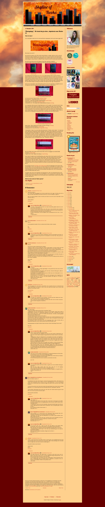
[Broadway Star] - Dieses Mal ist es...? (74, 237)
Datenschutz (58, 496)
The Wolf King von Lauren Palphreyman (72, 166)
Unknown (29, 190)
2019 (69, 198)
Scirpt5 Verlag (43, 99)
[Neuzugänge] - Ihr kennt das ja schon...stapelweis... (74, 254)
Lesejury (68, 129)
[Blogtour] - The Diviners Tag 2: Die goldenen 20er (74, 216)
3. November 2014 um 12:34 (36, 190)
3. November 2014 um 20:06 (47, 266)
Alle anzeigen (78, 181)
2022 (69, 194)
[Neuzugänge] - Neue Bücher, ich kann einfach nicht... (74, 230)
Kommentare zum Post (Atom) (34, 489)
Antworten (30, 201)
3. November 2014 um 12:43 (47, 205)
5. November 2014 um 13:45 (47, 398)
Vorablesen (69, 125)
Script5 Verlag (41, 126)
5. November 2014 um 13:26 (47, 363)
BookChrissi (30, 284)
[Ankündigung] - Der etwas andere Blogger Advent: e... (74, 220)
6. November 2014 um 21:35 (47, 424)
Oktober (70, 256)
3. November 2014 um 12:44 (47, 233)
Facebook (69, 126)
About (68, 25)
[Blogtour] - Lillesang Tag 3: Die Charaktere (74, 232)
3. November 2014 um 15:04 (37, 284)
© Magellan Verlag (75, 113)
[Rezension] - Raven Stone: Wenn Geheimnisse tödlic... (74, 213)
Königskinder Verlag (43, 127)
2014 (69, 206)
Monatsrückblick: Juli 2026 (72, 179)
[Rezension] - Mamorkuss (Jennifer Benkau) (73, 249)
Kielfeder (69, 178)
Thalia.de (68, 121)
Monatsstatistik (75, 284)
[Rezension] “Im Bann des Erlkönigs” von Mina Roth (72, 170)
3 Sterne (78, 277)
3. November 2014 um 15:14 (41, 307)
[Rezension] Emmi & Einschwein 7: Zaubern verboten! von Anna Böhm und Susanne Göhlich (73, 160)
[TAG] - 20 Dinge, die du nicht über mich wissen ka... (74, 211)
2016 (69, 203)
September (71, 257)
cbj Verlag (52, 103)
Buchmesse (76, 282)
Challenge (68, 283)
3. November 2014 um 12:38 (41, 220)
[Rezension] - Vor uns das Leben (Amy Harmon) (73, 235)
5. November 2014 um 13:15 (36, 438)
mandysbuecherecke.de (72, 168)
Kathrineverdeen (71, 173)
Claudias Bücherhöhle (31, 307)
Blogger (59, 499)
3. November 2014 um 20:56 (43, 352)
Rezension (71, 286)
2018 (69, 200)
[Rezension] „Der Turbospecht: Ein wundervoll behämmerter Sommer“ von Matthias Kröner (73, 175)
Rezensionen (38, 25)
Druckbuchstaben (71, 164)
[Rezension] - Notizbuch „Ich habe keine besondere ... (74, 245)
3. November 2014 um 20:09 (47, 295)
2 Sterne (72, 277)
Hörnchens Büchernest (32, 242)
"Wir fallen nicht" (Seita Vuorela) (40, 165)
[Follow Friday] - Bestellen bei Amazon (74, 242)
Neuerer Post (27, 487)
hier (74, 47)
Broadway (44, 25)
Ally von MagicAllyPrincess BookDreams (35, 377)
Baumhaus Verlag (40, 101)
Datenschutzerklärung (33, 486)
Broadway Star (69, 282)
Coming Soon (50, 25)
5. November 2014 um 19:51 (50, 411)
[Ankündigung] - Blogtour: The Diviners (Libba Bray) (74, 223)
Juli (69, 260)
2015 (69, 204)
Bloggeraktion (69, 281)
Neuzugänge (30, 184)
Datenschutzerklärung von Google (46, 486)
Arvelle (76, 279)
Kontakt (72, 25)
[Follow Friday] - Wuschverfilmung (72, 218)
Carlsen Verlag (48, 100)
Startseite (32, 25)
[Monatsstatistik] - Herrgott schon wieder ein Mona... (73, 240)
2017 (69, 201)
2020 (69, 197)
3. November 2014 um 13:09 (41, 242)
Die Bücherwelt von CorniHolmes (71, 158)
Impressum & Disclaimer (49, 496)
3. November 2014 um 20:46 (47, 377)
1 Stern (68, 277)
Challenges (57, 25)
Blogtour (75, 281)
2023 (69, 192)
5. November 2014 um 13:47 (47, 452)
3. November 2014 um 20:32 (47, 331)
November (71, 209)
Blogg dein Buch (70, 128)
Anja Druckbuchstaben (32, 220)
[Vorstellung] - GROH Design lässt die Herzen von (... (74, 247)
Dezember (71, 207)
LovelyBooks (69, 122)
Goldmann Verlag (42, 98)
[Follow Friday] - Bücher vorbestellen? (73, 252)
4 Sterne (72, 278)
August (70, 259)
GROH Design (42, 75)
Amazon (68, 120)
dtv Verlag (51, 125)
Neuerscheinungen (70, 285)
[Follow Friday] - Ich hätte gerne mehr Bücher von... (73, 228)
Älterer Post (61, 487)
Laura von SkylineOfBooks (35, 205)
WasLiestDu (69, 123)
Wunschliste (63, 25)
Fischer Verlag (32, 152)
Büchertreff (69, 127)
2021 (69, 195)
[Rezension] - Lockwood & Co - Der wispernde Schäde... (74, 225)
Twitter (68, 124)
